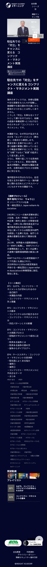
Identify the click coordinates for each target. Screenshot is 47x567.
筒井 (20, 379)
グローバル (31, 437)
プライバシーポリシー (26, 554)
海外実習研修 (16, 423)
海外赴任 (34, 390)
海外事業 (14, 434)
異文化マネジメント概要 (16, 71)
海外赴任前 (15, 387)
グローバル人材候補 (31, 401)
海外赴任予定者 (32, 394)
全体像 (34, 3)
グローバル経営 (16, 437)
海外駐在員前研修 (31, 416)
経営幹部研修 (16, 430)
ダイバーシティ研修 (32, 430)
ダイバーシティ (30, 463)
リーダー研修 (16, 427)
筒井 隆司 (11, 379)
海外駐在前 (27, 387)
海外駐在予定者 (16, 394)
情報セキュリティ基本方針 (27, 557)
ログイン (34, 39)
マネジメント (16, 463)
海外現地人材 (16, 405)
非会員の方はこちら (34, 43)
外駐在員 (14, 390)
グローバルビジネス (29, 434)
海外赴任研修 (16, 416)
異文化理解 (35, 456)
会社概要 (16, 552)
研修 (28, 408)
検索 (40, 36)
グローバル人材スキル (19, 448)
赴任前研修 (31, 419)
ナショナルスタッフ (32, 405)
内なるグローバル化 (32, 441)
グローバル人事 (16, 408)
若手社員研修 (30, 423)
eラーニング (15, 466)
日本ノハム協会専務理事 (19, 383)
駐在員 (24, 390)
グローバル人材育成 (18, 445)
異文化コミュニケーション (20, 459)
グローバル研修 (16, 412)
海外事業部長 (28, 398)
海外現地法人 (16, 452)
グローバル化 (16, 441)
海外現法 (28, 452)
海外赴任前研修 (16, 419)
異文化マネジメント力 (16, 74)
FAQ (33, 27)
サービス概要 (35, 31)
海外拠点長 (15, 398)
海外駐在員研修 (32, 412)
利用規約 (30, 552)
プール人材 (15, 401)
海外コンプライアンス (19, 456)
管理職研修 (29, 427)
